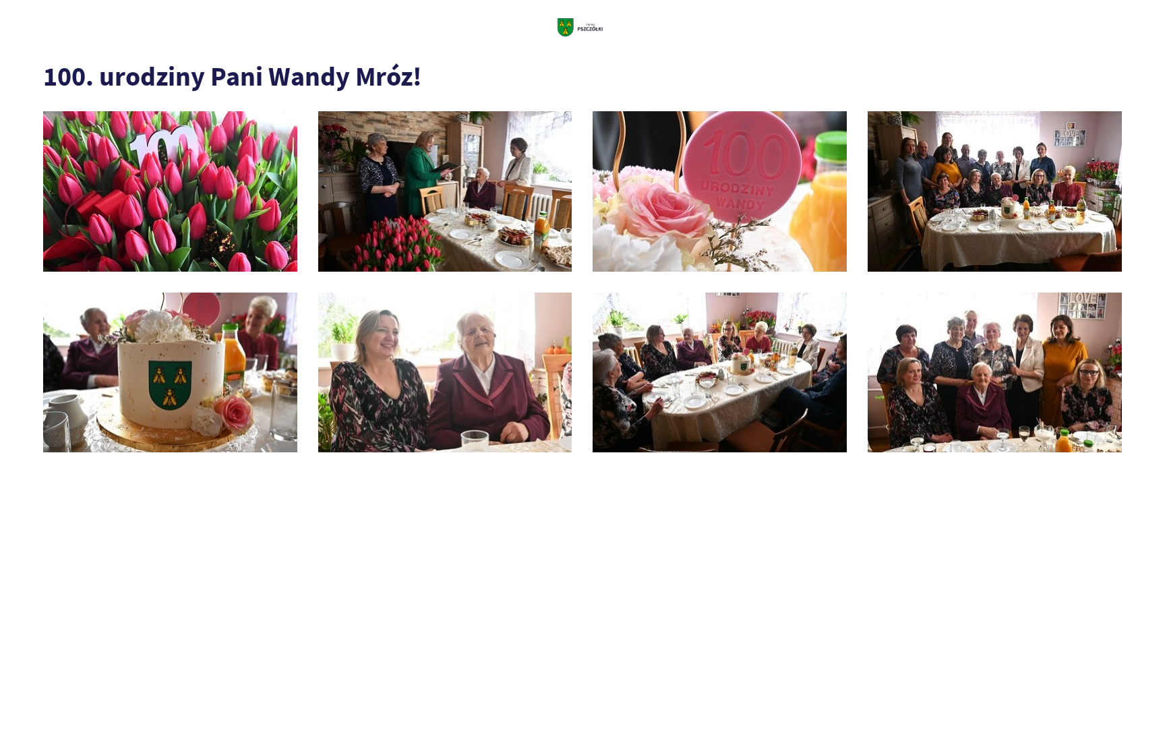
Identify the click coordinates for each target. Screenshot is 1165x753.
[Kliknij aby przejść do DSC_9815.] (170, 373)
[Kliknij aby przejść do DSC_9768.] (170, 191)
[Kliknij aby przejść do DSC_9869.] (995, 373)
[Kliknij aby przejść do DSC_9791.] (720, 191)
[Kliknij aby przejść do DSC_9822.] (445, 373)
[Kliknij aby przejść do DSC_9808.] (995, 191)
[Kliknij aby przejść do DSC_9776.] (445, 191)
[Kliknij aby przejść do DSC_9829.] (720, 373)
